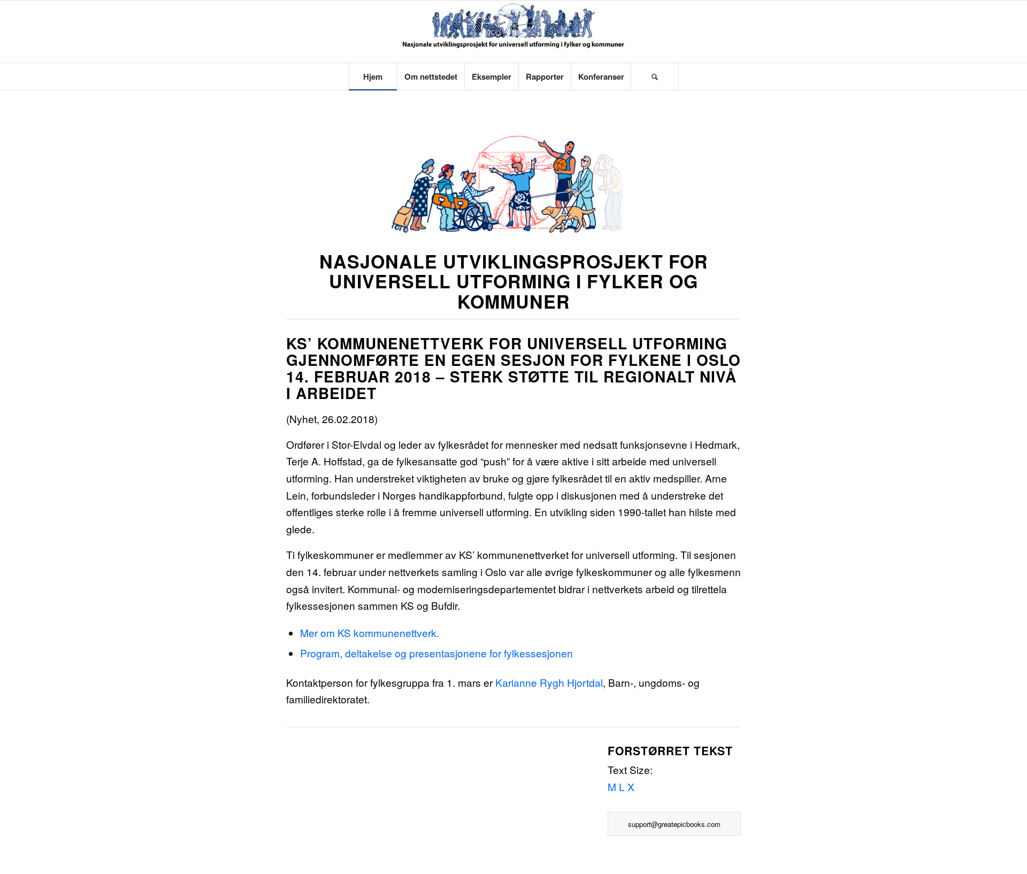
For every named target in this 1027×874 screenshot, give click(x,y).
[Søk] (655, 76)
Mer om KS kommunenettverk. (369, 632)
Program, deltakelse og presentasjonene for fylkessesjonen (436, 653)
